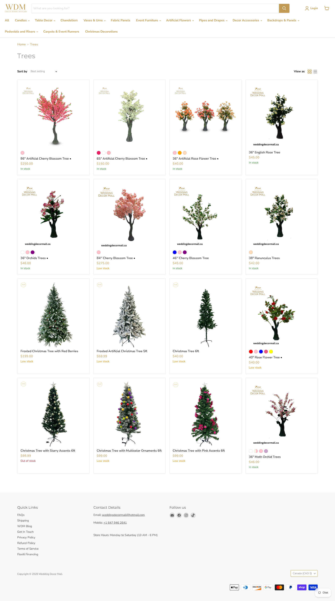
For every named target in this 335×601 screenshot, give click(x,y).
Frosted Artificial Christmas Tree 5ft (122, 351)
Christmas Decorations (101, 31)
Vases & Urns (94, 20)
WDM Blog (24, 526)
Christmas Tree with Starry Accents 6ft (48, 451)
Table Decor (44, 20)
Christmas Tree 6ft (186, 351)
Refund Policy (26, 543)
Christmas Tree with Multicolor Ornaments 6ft (129, 451)
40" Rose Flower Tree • (265, 357)
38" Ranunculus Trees (264, 258)
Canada (302, 573)
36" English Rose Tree (264, 152)
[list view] (315, 71)
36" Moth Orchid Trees (265, 457)
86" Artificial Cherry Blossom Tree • (46, 159)
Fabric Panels (120, 20)
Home (21, 44)
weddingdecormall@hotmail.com (123, 515)
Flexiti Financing (27, 554)
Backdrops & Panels (282, 20)
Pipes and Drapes (212, 20)
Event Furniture (147, 20)
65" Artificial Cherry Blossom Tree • (122, 159)
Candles (21, 20)
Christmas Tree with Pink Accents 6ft (199, 451)
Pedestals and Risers (20, 31)
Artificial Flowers (179, 20)
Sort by (22, 71)
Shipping (23, 520)
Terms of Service (28, 549)
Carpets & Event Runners (61, 31)
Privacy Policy (26, 537)
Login (314, 8)
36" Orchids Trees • (34, 258)
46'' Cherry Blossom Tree (191, 258)
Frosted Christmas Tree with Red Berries (49, 351)
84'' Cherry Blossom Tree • (116, 258)
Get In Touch (25, 532)
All (7, 20)
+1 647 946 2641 (115, 523)
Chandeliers (69, 20)
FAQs (20, 515)
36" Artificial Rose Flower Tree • (195, 159)
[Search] (284, 8)
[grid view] (309, 71)
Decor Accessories (246, 20)
